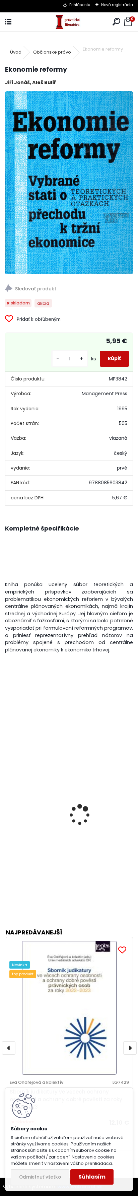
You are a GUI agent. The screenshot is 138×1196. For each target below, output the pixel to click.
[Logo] (69, 21)
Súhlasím (92, 1177)
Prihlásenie (79, 4)
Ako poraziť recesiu (35, 843)
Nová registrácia (117, 4)
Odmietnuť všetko (40, 1177)
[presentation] (8, 806)
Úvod (15, 52)
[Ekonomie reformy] (69, 182)
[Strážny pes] (69, 289)
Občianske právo (52, 52)
